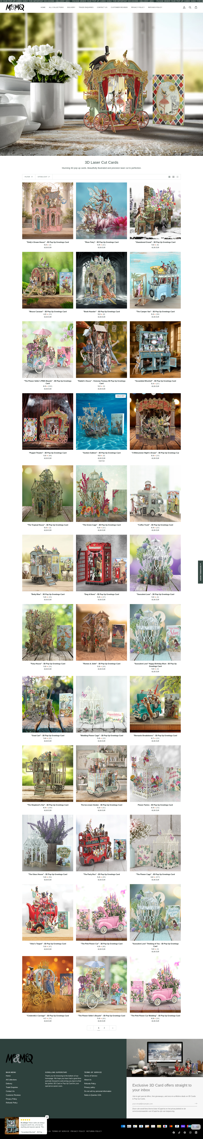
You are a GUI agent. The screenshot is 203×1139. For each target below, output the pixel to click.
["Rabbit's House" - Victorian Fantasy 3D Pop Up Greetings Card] (101, 349)
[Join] (195, 1103)
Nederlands (14, 1126)
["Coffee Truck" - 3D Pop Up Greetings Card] (155, 493)
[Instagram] (190, 1132)
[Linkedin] (196, 1132)
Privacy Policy (11, 1099)
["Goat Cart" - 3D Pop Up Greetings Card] (47, 704)
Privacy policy (89, 1087)
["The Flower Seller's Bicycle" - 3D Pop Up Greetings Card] (101, 984)
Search (24, 1131)
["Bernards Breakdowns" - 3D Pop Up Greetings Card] (155, 704)
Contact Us (10, 1091)
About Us (87, 1080)
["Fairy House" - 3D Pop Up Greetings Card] (47, 632)
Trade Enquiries (12, 1087)
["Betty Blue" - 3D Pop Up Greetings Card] (47, 563)
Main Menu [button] (11, 1072)
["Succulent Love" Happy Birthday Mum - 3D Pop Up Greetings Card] (155, 632)
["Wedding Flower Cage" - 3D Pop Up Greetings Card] (101, 704)
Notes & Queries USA (92, 1095)
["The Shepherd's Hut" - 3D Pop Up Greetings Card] (47, 773)
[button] (56, 7)
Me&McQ (12, 1131)
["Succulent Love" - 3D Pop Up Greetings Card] (155, 563)
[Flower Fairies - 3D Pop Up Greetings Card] (155, 773)
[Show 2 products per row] (169, 177)
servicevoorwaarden (140, 1111)
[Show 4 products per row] (178, 177)
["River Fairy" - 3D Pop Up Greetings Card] (101, 210)
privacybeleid (176, 1109)
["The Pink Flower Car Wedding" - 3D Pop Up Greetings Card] (155, 984)
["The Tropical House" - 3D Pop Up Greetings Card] (47, 493)
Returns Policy (94, 1131)
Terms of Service (90, 1076)
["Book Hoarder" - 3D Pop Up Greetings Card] (101, 280)
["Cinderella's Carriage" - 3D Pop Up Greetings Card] (47, 984)
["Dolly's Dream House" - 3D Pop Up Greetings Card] (47, 210)
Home (8, 1076)
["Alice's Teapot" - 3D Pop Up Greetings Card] (47, 912)
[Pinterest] (185, 1132)
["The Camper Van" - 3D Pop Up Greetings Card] (155, 280)
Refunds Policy (12, 1103)
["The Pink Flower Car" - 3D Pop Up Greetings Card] (101, 912)
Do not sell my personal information (97, 1091)
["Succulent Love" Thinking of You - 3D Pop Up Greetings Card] (155, 912)
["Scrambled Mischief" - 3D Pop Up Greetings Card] (155, 349)
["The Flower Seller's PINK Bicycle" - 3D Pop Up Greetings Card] (47, 349)
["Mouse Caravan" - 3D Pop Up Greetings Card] (47, 280)
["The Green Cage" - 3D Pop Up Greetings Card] (101, 493)
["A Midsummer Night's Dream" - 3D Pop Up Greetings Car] (155, 421)
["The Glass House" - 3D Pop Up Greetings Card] (47, 843)
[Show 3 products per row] (173, 177)
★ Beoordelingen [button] (200, 572)
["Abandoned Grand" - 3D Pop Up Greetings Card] (155, 210)
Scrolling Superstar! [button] (56, 1072)
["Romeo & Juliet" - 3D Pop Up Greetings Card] (101, 632)
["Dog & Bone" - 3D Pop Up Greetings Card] (101, 563)
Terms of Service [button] (93, 1072)
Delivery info (63, 1)
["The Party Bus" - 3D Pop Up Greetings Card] (101, 843)
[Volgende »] (112, 1028)
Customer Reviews (13, 1095)
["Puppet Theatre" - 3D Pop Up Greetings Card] (47, 421)
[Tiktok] (179, 1132)
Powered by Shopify (16, 1134)
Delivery (9, 1084)
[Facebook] (174, 1132)
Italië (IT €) (32, 1126)
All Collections (11, 1080)
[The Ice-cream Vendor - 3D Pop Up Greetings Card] (101, 773)
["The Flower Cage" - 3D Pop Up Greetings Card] (155, 843)
